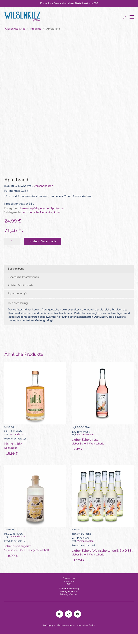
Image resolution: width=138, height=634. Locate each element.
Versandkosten (43, 186)
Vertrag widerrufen (69, 591)
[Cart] (123, 17)
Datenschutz (69, 578)
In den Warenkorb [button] (15, 447)
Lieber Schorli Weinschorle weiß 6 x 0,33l (102, 551)
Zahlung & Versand (69, 594)
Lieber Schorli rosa (85, 440)
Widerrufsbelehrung (69, 588)
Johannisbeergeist (17, 546)
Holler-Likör (13, 444)
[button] (132, 16)
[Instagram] (59, 614)
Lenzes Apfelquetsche (34, 208)
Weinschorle (96, 443)
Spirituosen (57, 208)
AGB (69, 584)
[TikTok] (68, 614)
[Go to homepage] (22, 17)
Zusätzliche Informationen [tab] (23, 277)
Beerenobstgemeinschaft (34, 550)
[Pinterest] (77, 614)
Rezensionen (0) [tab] (17, 293)
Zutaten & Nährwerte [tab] (20, 285)
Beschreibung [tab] (16, 268)
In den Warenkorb (42, 241)
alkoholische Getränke (37, 212)
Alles (57, 212)
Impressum (69, 581)
